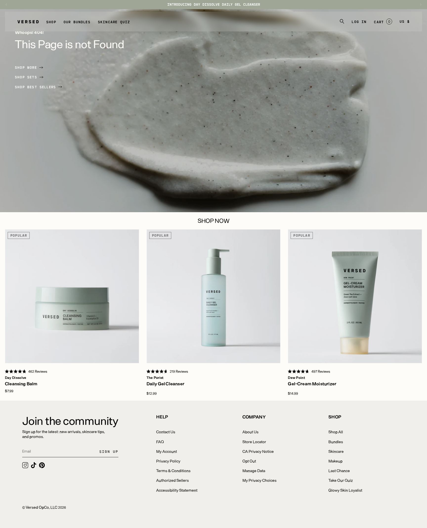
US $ (405, 21)
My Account (166, 451)
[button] (51, 21)
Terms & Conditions (173, 470)
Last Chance (339, 470)
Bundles (335, 441)
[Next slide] (418, 4)
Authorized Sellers (172, 480)
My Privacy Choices (259, 480)
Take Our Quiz (340, 480)
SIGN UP (108, 451)
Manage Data (253, 470)
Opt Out (249, 461)
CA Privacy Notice (258, 451)
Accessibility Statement (176, 490)
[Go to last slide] (8, 4)
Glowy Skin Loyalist (345, 490)
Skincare (336, 451)
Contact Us (165, 431)
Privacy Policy (168, 461)
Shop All (335, 431)
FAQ (160, 441)
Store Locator (254, 441)
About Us (250, 431)
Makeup (335, 461)
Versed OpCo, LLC (41, 507)
